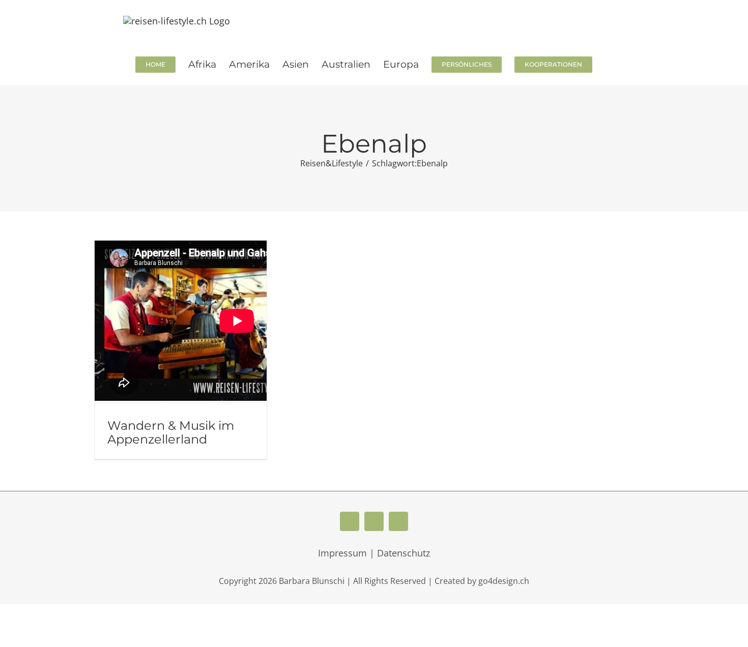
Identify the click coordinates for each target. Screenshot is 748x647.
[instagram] (398, 521)
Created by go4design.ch (482, 580)
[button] (609, 63)
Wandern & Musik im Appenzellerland (170, 432)
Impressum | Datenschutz (374, 553)
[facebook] (349, 521)
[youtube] (374, 521)
